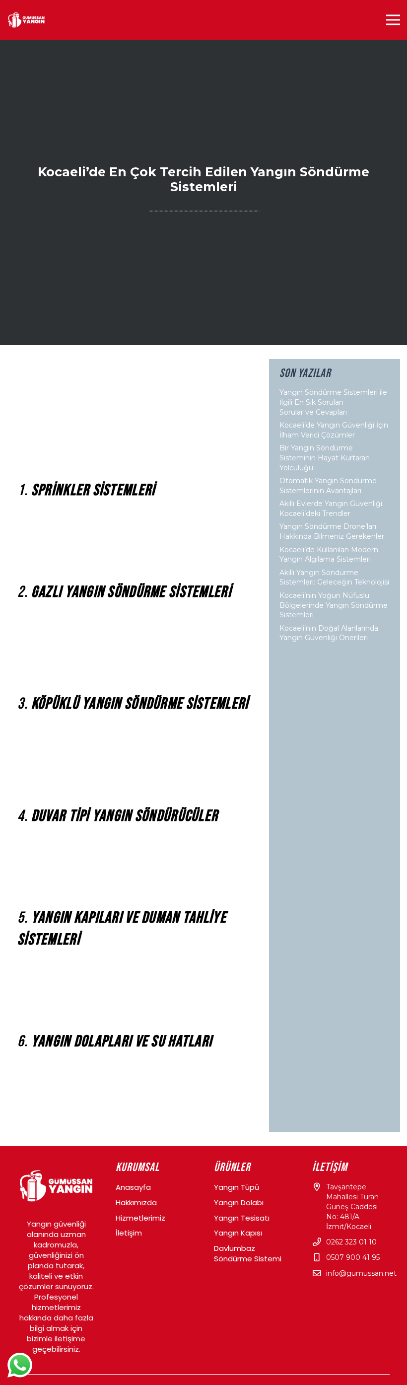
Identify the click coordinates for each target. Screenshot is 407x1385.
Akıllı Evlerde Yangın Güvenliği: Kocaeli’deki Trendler (331, 508)
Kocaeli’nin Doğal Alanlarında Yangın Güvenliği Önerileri (328, 633)
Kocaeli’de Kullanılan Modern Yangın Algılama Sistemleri (328, 554)
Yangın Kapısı (238, 1233)
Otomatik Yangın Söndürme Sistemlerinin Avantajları (328, 485)
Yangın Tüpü (236, 1187)
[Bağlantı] (26, 20)
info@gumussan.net (361, 1273)
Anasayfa (133, 1187)
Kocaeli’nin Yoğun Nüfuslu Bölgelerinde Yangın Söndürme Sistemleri (333, 605)
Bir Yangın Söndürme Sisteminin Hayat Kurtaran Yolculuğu (324, 457)
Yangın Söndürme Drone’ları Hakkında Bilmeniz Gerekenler (331, 531)
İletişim (129, 1233)
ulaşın (98, 1127)
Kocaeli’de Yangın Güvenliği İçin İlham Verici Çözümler (333, 430)
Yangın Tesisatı (242, 1218)
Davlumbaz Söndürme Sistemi (247, 1253)
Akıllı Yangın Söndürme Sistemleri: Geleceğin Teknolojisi (334, 577)
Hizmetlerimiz (140, 1218)
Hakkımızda (136, 1202)
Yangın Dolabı (239, 1202)
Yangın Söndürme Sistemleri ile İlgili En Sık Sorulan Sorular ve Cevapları (333, 402)
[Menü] (393, 19)
